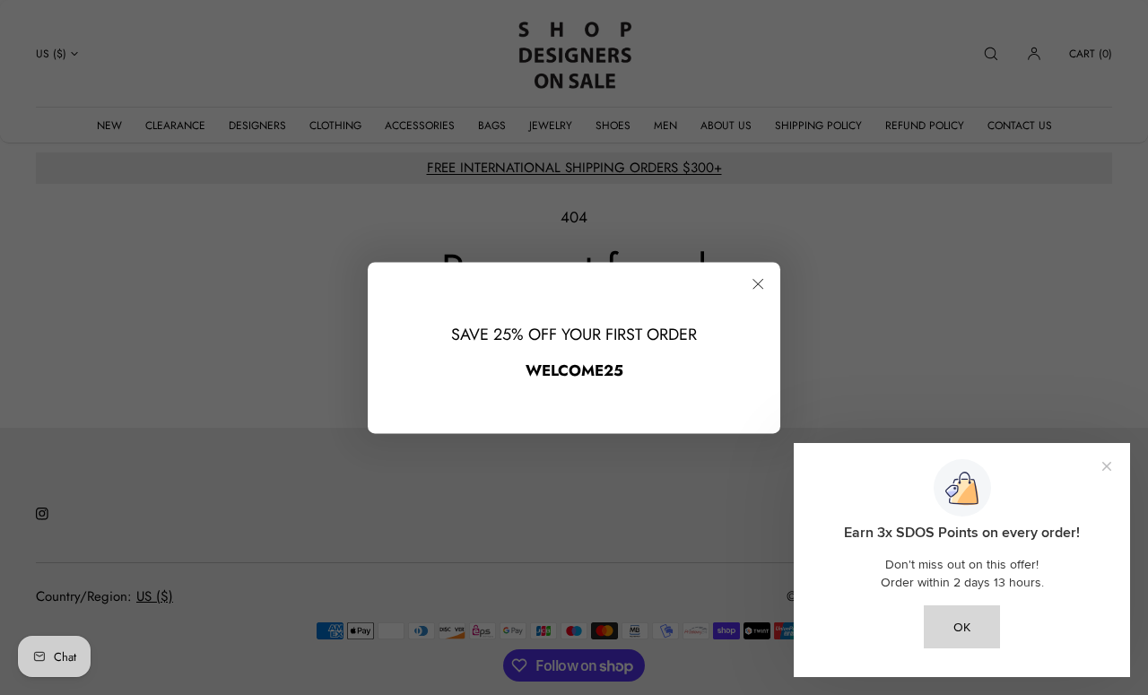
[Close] (757, 284)
